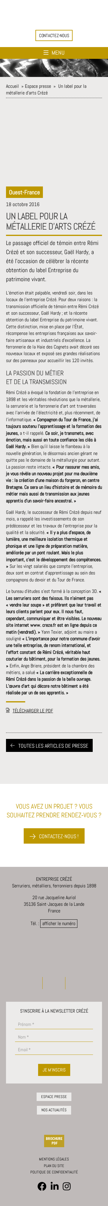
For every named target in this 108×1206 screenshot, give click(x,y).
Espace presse (38, 86)
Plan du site (54, 1165)
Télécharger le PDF (33, 711)
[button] (54, 35)
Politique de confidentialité (54, 1172)
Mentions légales (54, 1159)
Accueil (12, 86)
